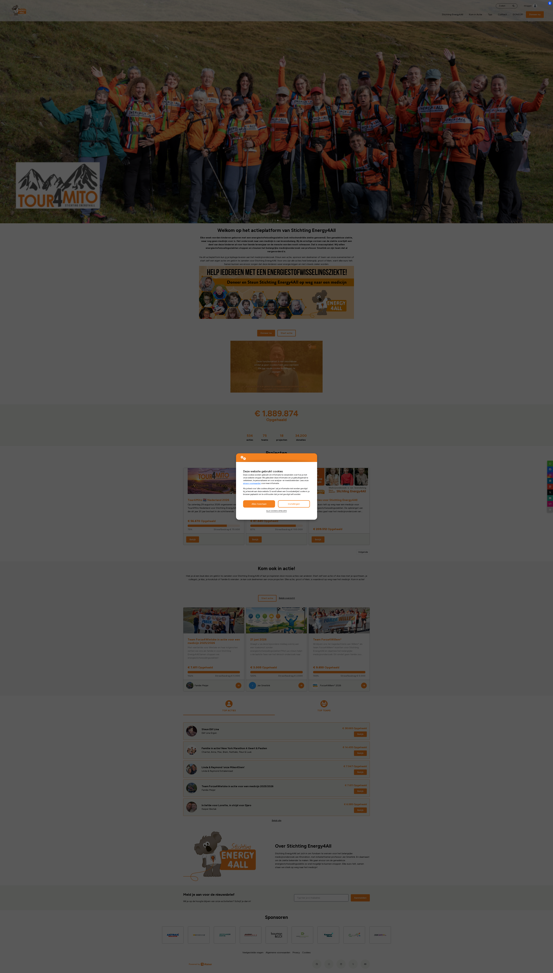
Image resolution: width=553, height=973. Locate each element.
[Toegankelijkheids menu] (550, 3)
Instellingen (294, 504)
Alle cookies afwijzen (276, 511)
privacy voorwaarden (252, 483)
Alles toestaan (259, 504)
